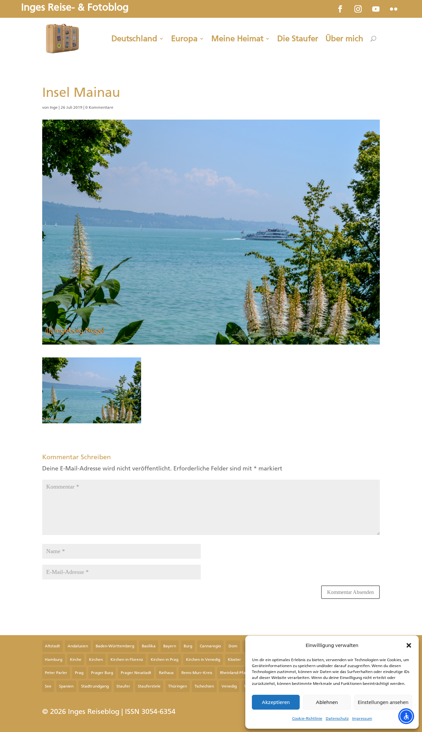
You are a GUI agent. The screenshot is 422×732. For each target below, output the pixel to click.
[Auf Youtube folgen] (376, 9)
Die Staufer (297, 38)
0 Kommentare (99, 107)
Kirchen (96, 659)
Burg (188, 646)
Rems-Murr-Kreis (196, 672)
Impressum (362, 718)
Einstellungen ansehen (383, 702)
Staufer (123, 686)
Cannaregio (210, 646)
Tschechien (204, 686)
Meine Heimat (237, 38)
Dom (232, 646)
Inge (54, 107)
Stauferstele (149, 686)
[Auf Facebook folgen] (340, 9)
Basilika (149, 646)
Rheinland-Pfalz (234, 672)
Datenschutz (337, 718)
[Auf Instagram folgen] (358, 9)
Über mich (344, 38)
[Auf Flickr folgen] (393, 9)
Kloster (234, 659)
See (48, 686)
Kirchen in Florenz (126, 659)
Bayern (169, 646)
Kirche (75, 659)
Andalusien (78, 646)
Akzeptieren (276, 702)
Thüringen (177, 686)
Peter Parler (56, 672)
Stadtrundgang (95, 686)
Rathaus (166, 672)
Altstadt (52, 646)
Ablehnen (327, 702)
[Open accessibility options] (406, 716)
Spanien (66, 686)
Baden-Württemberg (115, 646)
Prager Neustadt (136, 672)
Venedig (229, 686)
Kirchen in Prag (164, 659)
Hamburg (53, 659)
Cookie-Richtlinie (307, 718)
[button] (409, 645)
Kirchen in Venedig (203, 659)
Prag (79, 672)
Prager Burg (102, 672)
